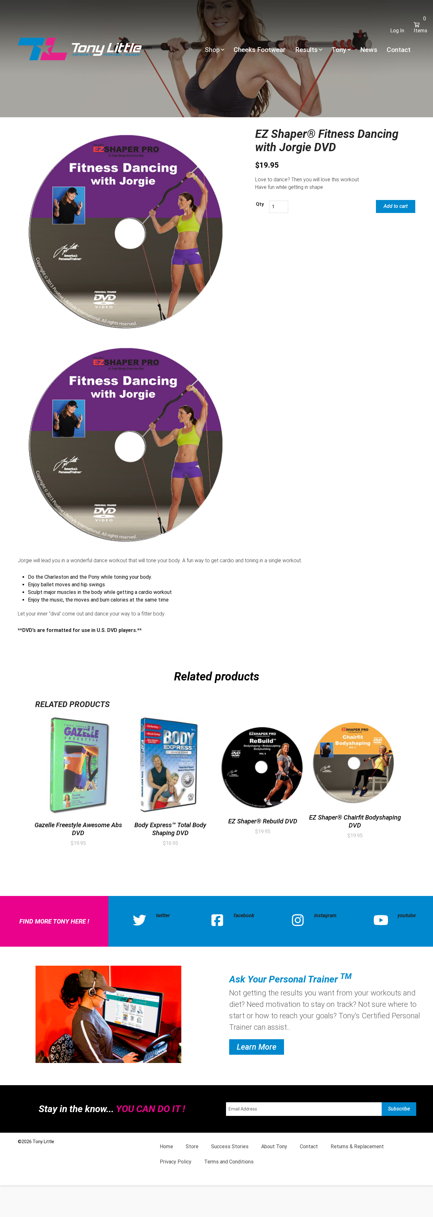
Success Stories (230, 1146)
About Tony (274, 1146)
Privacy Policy (175, 1162)
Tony (339, 50)
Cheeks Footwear (260, 50)
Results (306, 50)
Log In (397, 31)
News (368, 50)
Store (192, 1146)
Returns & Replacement (357, 1146)
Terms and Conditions (229, 1162)
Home (166, 1146)
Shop (212, 50)
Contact (398, 50)
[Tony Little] (80, 48)
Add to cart (396, 206)
